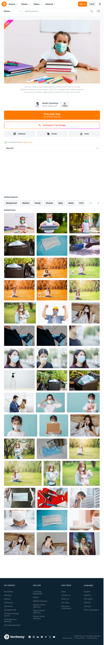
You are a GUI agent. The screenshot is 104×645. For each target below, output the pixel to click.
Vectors (12, 4)
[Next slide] (94, 202)
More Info (10, 147)
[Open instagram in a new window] (34, 638)
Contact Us (65, 594)
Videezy (7, 597)
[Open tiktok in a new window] (46, 638)
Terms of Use (68, 638)
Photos (24, 4)
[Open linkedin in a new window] (38, 638)
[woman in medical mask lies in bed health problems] (86, 311)
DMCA (35, 596)
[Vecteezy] (4, 4)
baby (60, 202)
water (71, 202)
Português (86, 597)
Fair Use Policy (92, 638)
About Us (64, 597)
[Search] (91, 11)
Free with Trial (52, 115)
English (85, 590)
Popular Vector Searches (38, 604)
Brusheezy (8, 590)
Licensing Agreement (37, 591)
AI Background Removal (10, 619)
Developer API (10, 608)
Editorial (49, 4)
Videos (36, 4)
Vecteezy (7, 594)
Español (85, 594)
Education (8, 605)
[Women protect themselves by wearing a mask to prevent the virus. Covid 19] (84, 334)
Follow (64, 106)
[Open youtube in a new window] (54, 638)
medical (25, 202)
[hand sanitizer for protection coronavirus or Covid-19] (19, 379)
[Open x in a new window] (50, 638)
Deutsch (85, 601)
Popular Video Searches (38, 616)
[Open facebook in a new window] (30, 638)
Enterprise (8, 601)
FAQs (62, 590)
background (11, 202)
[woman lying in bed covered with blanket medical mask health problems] (85, 424)
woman (49, 202)
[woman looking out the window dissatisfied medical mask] (84, 542)
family (37, 202)
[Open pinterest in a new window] (42, 638)
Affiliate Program (39, 600)
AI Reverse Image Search (11, 613)
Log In (92, 4)
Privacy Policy (80, 638)
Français (85, 605)
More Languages (89, 608)
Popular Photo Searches (38, 610)
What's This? (27, 142)
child (81, 202)
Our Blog (64, 601)
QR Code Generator (8, 625)
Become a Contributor (65, 606)
